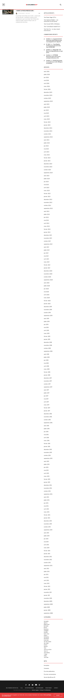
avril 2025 (46, 116)
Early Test (46, 633)
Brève (45, 627)
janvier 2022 (47, 232)
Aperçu (45, 623)
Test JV (46, 651)
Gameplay (46, 637)
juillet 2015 (46, 464)
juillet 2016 (46, 428)
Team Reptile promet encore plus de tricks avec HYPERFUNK (53, 46)
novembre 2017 (48, 381)
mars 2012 (46, 583)
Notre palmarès (39, 688)
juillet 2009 (47, 607)
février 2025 (47, 122)
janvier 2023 (47, 196)
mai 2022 (46, 220)
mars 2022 (47, 226)
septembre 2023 (48, 172)
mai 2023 (46, 184)
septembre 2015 (48, 458)
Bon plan (46, 626)
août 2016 (46, 425)
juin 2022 (46, 217)
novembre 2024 (48, 131)
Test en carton (47, 649)
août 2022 (46, 211)
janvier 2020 (47, 303)
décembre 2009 (48, 601)
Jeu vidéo (46, 643)
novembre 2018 (48, 345)
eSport (45, 635)
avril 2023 (46, 187)
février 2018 (47, 372)
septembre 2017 (48, 387)
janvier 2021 (47, 268)
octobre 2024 (47, 134)
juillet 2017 (46, 393)
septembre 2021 (48, 244)
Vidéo (45, 655)
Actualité (46, 621)
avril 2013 (46, 545)
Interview (46, 640)
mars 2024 (47, 155)
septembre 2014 (48, 494)
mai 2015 (46, 470)
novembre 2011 (48, 592)
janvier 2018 (47, 375)
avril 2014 (46, 509)
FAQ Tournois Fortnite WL (12, 688)
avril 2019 (46, 330)
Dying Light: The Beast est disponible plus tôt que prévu (54, 51)
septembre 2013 (48, 530)
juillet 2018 (46, 357)
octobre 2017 (47, 384)
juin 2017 (46, 396)
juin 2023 (46, 181)
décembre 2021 (48, 235)
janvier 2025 (47, 125)
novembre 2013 (48, 524)
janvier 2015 (47, 482)
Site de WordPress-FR (49, 677)
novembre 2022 (48, 202)
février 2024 (47, 158)
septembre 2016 (48, 422)
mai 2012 (46, 577)
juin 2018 (46, 360)
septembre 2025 (48, 101)
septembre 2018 (48, 351)
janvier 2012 (47, 589)
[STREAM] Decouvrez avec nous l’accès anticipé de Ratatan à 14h (53, 56)
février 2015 (47, 479)
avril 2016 (46, 437)
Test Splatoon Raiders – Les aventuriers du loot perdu (51, 20)
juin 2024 (46, 146)
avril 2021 (46, 259)
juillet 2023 (47, 178)
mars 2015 (46, 476)
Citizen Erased (21, 13)
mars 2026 (47, 86)
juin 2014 (46, 503)
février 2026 (47, 89)
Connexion (46, 668)
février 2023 (47, 193)
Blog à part (47, 624)
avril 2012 (46, 580)
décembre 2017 (48, 378)
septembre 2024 (48, 137)
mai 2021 (46, 256)
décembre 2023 (48, 164)
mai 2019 (46, 327)
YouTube (46, 657)
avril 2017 (46, 402)
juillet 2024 (47, 143)
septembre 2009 (48, 604)
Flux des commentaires (50, 674)
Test (45, 648)
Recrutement (49, 688)
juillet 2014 (46, 500)
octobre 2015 (47, 455)
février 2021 (47, 265)
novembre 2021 (48, 238)
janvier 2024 (47, 161)
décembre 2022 (48, 199)
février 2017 (47, 408)
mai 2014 (46, 506)
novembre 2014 (48, 488)
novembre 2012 (48, 559)
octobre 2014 (47, 491)
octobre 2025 (47, 98)
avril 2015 (46, 473)
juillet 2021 (46, 250)
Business (46, 629)
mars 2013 (46, 547)
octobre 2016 (47, 420)
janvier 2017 (47, 411)
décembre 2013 (48, 521)
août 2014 (46, 497)
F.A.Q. (21, 688)
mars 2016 (46, 440)
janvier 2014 (47, 518)
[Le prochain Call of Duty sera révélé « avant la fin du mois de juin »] (7, 10)
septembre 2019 (48, 315)
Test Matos (47, 652)
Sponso (46, 646)
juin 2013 (46, 539)
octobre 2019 (47, 312)
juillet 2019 (46, 321)
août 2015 (46, 461)
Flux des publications (49, 671)
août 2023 (46, 175)
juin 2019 (46, 324)
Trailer (45, 654)
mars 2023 (47, 190)
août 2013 (46, 533)
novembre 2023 (48, 167)
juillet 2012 (46, 571)
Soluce (45, 644)
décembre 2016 (48, 414)
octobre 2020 (47, 277)
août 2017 (46, 390)
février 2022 (47, 229)
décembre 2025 (48, 92)
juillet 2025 (47, 107)
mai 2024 (46, 149)
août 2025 (46, 104)
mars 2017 (46, 405)
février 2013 (47, 550)
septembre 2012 (48, 565)
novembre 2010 (48, 598)
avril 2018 (46, 366)
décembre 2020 (48, 271)
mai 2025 (46, 113)
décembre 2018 (48, 342)
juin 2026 (46, 77)
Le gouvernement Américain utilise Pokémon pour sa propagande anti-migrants (54, 40)
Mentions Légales (35, 690)
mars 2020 (47, 297)
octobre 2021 (47, 241)
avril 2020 (46, 295)
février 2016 (47, 443)
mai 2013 (46, 542)
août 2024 (46, 140)
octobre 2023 (47, 170)
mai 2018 (46, 363)
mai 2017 (46, 399)
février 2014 (47, 515)
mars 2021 (46, 262)
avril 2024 (46, 152)
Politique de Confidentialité (45, 690)
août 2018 (46, 354)
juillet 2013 (46, 536)
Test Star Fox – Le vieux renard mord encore (52, 30)
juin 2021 (46, 253)
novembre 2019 (48, 309)
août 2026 (46, 71)
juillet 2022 (47, 214)
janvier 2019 (47, 339)
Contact (56, 688)
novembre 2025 (48, 95)
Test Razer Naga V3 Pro (50, 17)
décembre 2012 (48, 556)
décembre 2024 (48, 128)
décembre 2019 (48, 306)
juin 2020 (46, 289)
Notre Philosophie (29, 688)
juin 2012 (46, 574)
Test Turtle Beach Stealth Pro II (52, 26)
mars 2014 (46, 512)
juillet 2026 (47, 74)
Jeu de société (47, 641)
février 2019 (47, 336)
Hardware (46, 638)
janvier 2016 (47, 446)
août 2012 (46, 568)
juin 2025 (46, 110)
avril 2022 (46, 223)
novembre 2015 (48, 452)
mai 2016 (46, 434)
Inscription (46, 665)
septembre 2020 (48, 280)
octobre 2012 (47, 562)
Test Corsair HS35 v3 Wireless (52, 24)
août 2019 (46, 318)
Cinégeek (46, 630)
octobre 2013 (47, 527)
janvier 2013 (47, 553)
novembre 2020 (48, 274)
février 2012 (47, 586)
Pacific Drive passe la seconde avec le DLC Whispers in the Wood (54, 62)
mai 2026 (46, 80)
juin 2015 (46, 467)
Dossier (46, 632)
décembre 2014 (48, 485)
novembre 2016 (48, 417)
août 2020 (46, 283)
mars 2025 (47, 119)
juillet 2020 (47, 286)
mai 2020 (46, 292)
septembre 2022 (48, 208)
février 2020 (47, 300)
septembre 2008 (48, 613)
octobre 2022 (47, 205)
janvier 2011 (47, 595)
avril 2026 (46, 83)
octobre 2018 (47, 348)
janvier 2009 (47, 610)
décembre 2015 (48, 449)
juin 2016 (46, 431)
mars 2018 (46, 369)
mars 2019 (46, 333)
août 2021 (46, 247)
